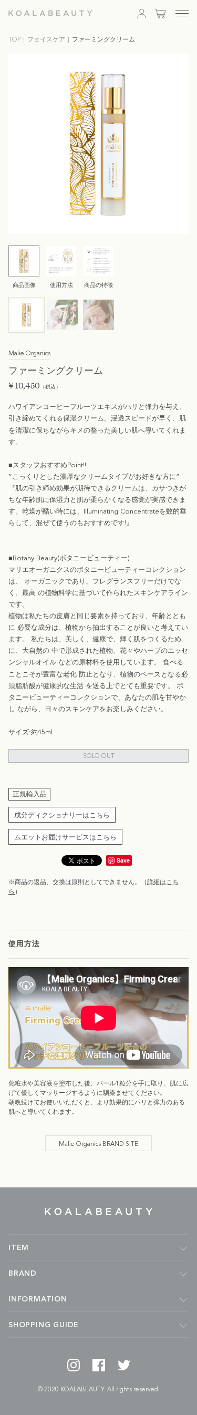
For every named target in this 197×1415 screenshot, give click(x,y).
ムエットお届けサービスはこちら (65, 837)
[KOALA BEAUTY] (50, 13)
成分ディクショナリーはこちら (62, 815)
